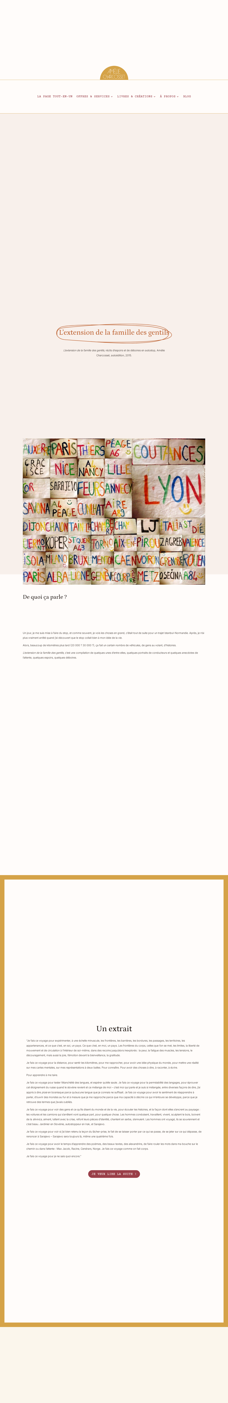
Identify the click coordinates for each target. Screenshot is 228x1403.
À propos (168, 96)
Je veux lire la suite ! (114, 1174)
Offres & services (93, 96)
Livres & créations (134, 96)
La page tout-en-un (54, 96)
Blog (187, 96)
